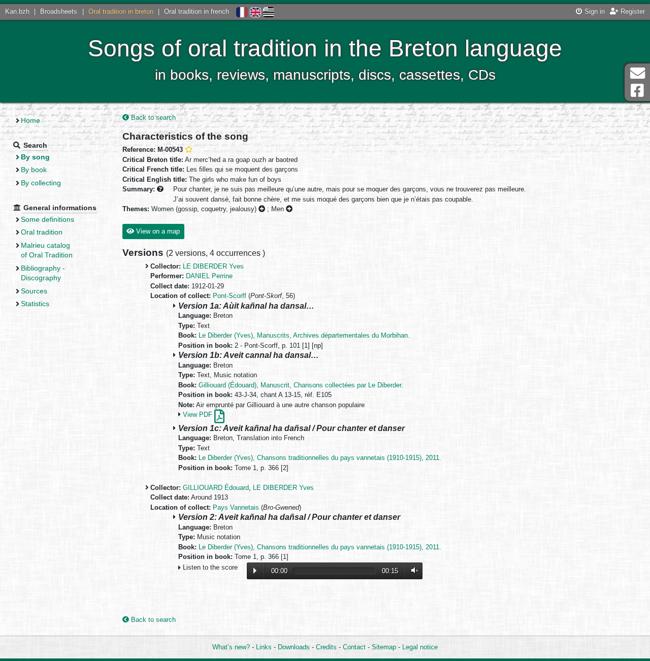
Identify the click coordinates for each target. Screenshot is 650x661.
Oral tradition (41, 232)
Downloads (294, 647)
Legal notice (420, 647)
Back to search (152, 117)
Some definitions (47, 219)
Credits (326, 647)
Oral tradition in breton (120, 11)
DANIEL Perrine (209, 276)
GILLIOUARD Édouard (216, 487)
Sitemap (384, 647)
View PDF (198, 414)
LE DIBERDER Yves (213, 266)
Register (632, 11)
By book (34, 170)
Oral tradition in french (196, 11)
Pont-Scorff (229, 296)
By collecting (41, 183)
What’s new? (231, 647)
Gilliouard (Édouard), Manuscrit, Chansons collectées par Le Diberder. (301, 385)
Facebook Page (637, 90)
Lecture (254, 571)
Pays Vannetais (236, 507)
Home (30, 120)
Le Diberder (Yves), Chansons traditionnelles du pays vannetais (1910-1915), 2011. (320, 457)
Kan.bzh (17, 11)
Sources (34, 291)
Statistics (35, 304)
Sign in (593, 11)
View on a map (157, 231)
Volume (412, 570)
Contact (354, 647)
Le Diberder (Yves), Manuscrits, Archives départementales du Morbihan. (304, 335)
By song (35, 157)
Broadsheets (58, 11)
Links (264, 647)
